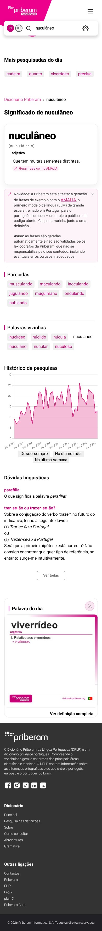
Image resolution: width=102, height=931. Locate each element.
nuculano (17, 346)
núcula (59, 337)
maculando (50, 283)
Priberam (11, 880)
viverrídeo (60, 73)
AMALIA (68, 199)
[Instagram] (17, 787)
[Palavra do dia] (89, 606)
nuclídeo (17, 337)
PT (11, 28)
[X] (43, 787)
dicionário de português (26, 754)
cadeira (13, 73)
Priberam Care (14, 905)
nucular (41, 346)
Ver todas (51, 575)
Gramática (12, 846)
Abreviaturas (13, 840)
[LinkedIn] (34, 787)
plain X (9, 899)
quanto (35, 73)
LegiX (8, 892)
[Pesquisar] (28, 28)
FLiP (7, 886)
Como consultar (16, 834)
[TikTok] (26, 787)
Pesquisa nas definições (22, 821)
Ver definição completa (71, 713)
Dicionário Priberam (22, 99)
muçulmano (46, 293)
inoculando (78, 283)
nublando (18, 302)
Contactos (12, 874)
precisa (85, 73)
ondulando (74, 293)
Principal (10, 815)
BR (19, 28)
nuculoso (63, 346)
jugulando (18, 293)
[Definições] (85, 28)
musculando (20, 283)
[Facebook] (8, 787)
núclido (39, 337)
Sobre (8, 828)
